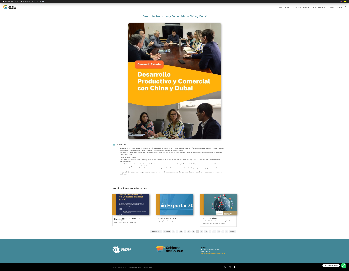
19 (201, 231)
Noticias (125, 222)
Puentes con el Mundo (211, 218)
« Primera (167, 231)
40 (218, 231)
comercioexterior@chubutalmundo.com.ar (213, 253)
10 (181, 231)
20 (206, 231)
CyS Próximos (215, 221)
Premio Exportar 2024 (167, 218)
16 (189, 231)
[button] (343, 265)
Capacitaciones (206, 223)
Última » (232, 231)
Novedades (132, 222)
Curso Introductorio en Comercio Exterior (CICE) (127, 219)
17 (193, 231)
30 (214, 231)
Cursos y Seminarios (227, 221)
